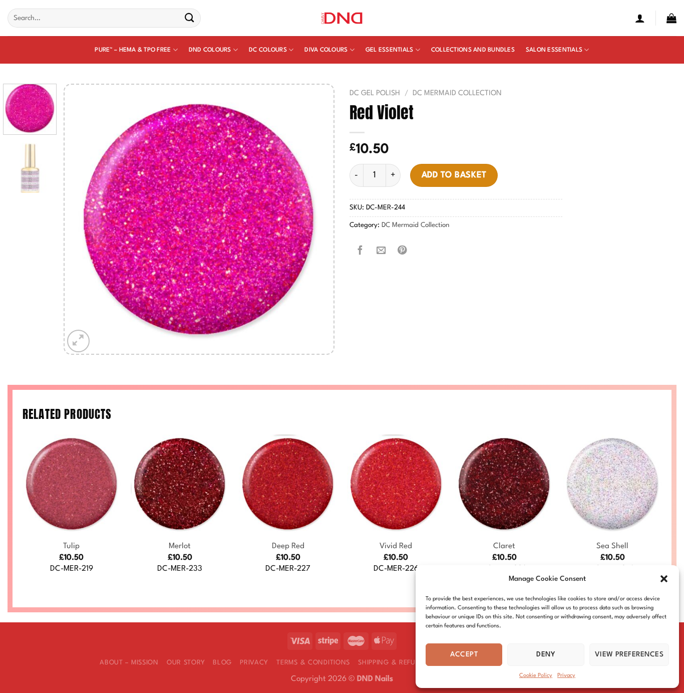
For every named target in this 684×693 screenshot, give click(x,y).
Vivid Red (396, 546)
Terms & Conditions (313, 662)
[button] (664, 579)
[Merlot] (180, 483)
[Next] (315, 219)
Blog (222, 662)
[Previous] (83, 219)
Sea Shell (612, 546)
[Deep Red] (288, 483)
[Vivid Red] (396, 483)
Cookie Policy (535, 675)
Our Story (186, 662)
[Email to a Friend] (381, 251)
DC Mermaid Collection (457, 93)
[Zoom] (78, 341)
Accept (464, 654)
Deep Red (288, 546)
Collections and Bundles (473, 50)
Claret (504, 546)
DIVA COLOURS (326, 50)
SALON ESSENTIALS (554, 50)
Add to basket (454, 175)
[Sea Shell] (612, 483)
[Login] (640, 18)
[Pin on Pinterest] (402, 251)
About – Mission (129, 662)
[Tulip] (72, 483)
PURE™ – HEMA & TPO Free (133, 50)
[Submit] (189, 18)
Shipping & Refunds (393, 662)
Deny (545, 654)
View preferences (629, 654)
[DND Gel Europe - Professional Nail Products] (342, 18)
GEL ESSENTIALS (390, 50)
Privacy (566, 675)
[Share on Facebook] (360, 251)
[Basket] (671, 18)
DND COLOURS (210, 50)
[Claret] (504, 483)
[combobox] (104, 18)
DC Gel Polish (375, 93)
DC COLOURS (268, 50)
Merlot (180, 546)
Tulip (71, 546)
